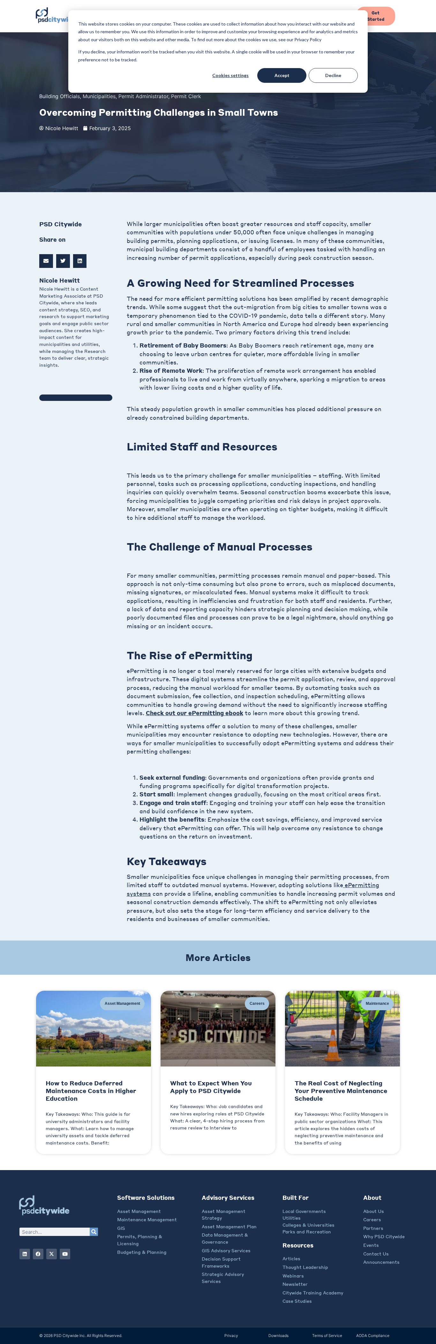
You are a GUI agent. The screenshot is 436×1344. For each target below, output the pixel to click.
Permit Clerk (186, 96)
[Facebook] (38, 1254)
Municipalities (99, 96)
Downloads (278, 1335)
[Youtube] (65, 1254)
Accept (281, 75)
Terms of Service (327, 1335)
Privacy (231, 1335)
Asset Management (122, 1003)
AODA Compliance (372, 1335)
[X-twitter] (51, 1254)
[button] (46, 261)
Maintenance (377, 1003)
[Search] (94, 1232)
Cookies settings (230, 75)
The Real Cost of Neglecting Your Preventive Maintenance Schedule (341, 1090)
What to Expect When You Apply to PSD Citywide (211, 1087)
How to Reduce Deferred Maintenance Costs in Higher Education (91, 1090)
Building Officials (59, 96)
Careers (257, 1003)
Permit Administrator (143, 96)
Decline (333, 75)
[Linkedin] (24, 1254)
